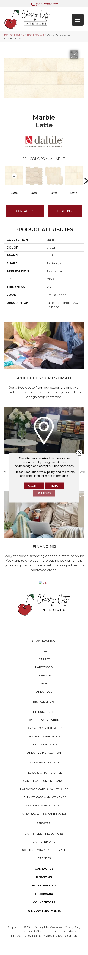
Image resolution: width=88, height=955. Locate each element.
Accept (33, 485)
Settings (44, 493)
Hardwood (44, 667)
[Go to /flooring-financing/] (44, 532)
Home (8, 34)
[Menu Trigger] (78, 20)
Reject (55, 485)
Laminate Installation (44, 736)
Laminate (44, 675)
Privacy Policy (21, 936)
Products (38, 34)
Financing (44, 877)
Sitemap (71, 936)
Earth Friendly (44, 885)
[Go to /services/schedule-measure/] (44, 361)
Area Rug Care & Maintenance (44, 813)
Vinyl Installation (44, 744)
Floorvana (44, 894)
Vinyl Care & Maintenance (44, 805)
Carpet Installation (44, 720)
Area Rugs (44, 691)
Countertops (44, 902)
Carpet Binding (44, 841)
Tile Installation (44, 711)
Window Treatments (44, 910)
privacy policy (46, 471)
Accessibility (32, 931)
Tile (29, 34)
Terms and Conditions (60, 931)
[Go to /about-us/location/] (44, 445)
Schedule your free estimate (44, 850)
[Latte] (14, 175)
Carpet (44, 659)
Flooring (19, 34)
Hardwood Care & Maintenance (44, 789)
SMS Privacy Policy (48, 936)
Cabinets (44, 858)
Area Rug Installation (44, 752)
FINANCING (64, 211)
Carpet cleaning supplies (44, 833)
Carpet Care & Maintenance (44, 780)
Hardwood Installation (44, 728)
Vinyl (44, 683)
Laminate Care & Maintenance (44, 797)
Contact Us (25, 211)
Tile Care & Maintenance (44, 772)
